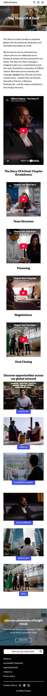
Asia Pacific (23, 412)
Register (23, 640)
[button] (34, 2)
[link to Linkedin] (24, 685)
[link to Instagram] (20, 685)
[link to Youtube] (28, 685)
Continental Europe (23, 482)
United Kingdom (23, 523)
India (23, 594)
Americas (23, 447)
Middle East (23, 558)
